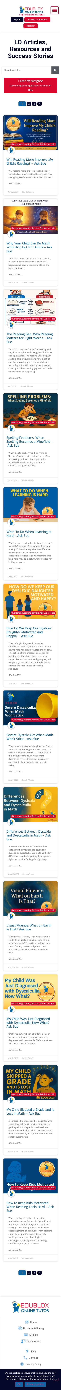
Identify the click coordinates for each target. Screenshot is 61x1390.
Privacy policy (35, 1384)
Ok (19, 1384)
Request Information (37, 19)
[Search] (55, 70)
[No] (56, 1379)
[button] (55, 10)
